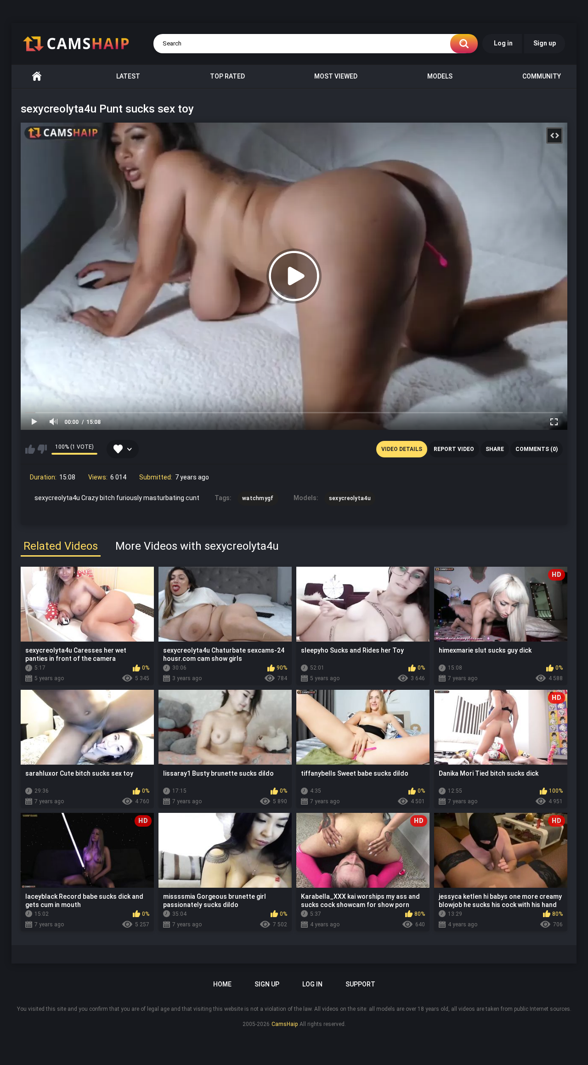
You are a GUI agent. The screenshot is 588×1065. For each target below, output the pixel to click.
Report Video (454, 449)
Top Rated (227, 76)
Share (495, 449)
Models (439, 76)
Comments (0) (536, 449)
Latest (128, 76)
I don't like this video (42, 449)
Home (36, 76)
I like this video (30, 449)
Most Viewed (335, 76)
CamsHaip (284, 1024)
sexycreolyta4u (350, 498)
